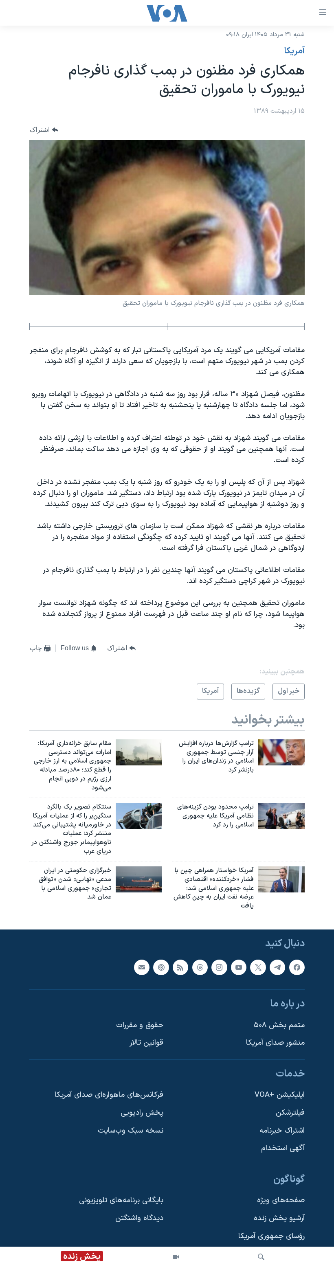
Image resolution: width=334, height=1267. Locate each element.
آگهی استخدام (283, 1148)
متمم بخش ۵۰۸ (279, 1025)
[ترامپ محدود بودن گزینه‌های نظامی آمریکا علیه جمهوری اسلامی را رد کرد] (281, 816)
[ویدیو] (176, 1257)
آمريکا (294, 51)
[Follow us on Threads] (200, 967)
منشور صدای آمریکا (275, 1042)
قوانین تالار (146, 1042)
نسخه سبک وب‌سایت (130, 1130)
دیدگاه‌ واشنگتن (139, 1218)
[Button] (44, 129)
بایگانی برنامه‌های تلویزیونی (121, 1200)
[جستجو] (261, 1257)
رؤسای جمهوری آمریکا (271, 1236)
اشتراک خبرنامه (282, 1130)
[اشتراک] (141, 967)
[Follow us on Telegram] (277, 967)
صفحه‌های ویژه (281, 1200)
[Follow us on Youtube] (238, 967)
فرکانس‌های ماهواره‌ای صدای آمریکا (109, 1095)
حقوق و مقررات (139, 1025)
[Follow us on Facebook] (297, 967)
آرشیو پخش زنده (279, 1218)
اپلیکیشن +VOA (280, 1095)
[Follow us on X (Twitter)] (258, 967)
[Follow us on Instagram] (219, 967)
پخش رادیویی (142, 1112)
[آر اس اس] (180, 967)
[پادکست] (161, 967)
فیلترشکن (290, 1112)
